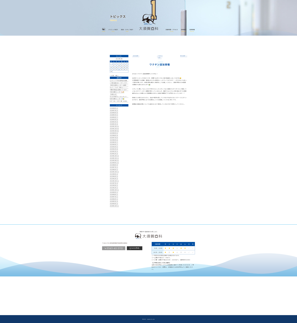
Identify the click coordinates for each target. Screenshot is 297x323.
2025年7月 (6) (114, 137)
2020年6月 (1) (114, 199)
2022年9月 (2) (114, 174)
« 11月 (112, 75)
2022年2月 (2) (114, 178)
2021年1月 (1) (114, 187)
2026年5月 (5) (114, 115)
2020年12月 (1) (114, 190)
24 (119, 69)
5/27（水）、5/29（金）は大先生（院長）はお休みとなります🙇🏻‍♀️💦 (128, 101)
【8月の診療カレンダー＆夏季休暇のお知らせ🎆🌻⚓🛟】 (126, 85)
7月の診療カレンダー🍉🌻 (117, 92)
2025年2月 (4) (114, 149)
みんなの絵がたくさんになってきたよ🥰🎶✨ (122, 96)
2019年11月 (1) (114, 206)
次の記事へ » (183, 56)
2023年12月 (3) (114, 156)
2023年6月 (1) (114, 169)
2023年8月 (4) (114, 165)
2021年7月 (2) (114, 183)
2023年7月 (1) (114, 167)
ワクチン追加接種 (160, 64)
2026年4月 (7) (114, 117)
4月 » (117, 75)
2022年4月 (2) (114, 176)
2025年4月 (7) (114, 144)
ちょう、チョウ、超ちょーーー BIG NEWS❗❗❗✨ (125, 87)
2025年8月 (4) (114, 135)
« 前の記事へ (135, 56)
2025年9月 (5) (114, 133)
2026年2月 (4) (114, 122)
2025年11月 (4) (114, 128)
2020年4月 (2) (114, 203)
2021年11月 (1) (114, 181)
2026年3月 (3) (114, 119)
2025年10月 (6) (114, 131)
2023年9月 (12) (114, 162)
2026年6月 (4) (114, 112)
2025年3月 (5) (114, 147)
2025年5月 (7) (114, 142)
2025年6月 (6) (114, 140)
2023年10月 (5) (114, 160)
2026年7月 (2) (114, 110)
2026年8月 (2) (114, 108)
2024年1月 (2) (114, 153)
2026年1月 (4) (114, 124)
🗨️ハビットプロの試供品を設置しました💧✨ (122, 80)
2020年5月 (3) (114, 201)
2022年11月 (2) (114, 172)
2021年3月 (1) (114, 185)
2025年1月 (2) (114, 151)
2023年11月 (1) (114, 158)
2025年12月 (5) (114, 126)
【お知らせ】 (113, 94)
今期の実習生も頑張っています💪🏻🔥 (120, 89)
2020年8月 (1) (114, 194)
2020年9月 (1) (114, 192)
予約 (136, 248)
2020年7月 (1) (114, 196)
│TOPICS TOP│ (160, 57)
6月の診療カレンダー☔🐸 (117, 99)
